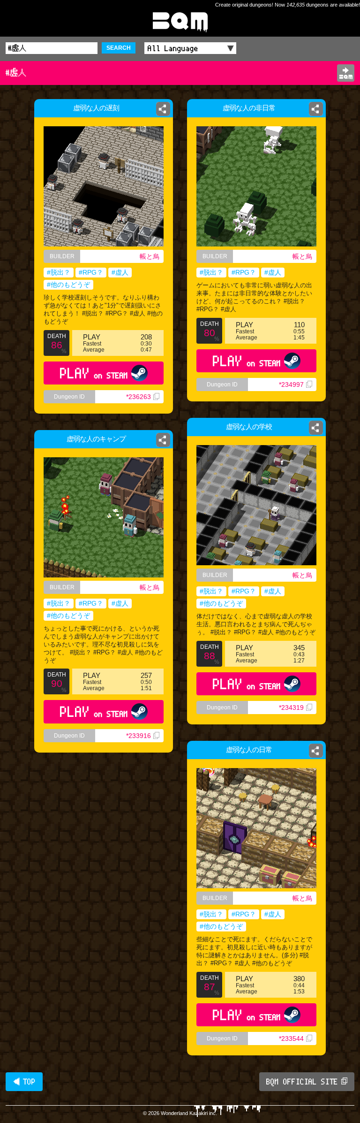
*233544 (291, 1038)
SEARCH (118, 48)
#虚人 (120, 272)
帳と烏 (149, 256)
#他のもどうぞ (68, 284)
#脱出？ (58, 272)
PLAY (94, 373)
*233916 (138, 735)
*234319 (291, 707)
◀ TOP (24, 1081)
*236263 (138, 396)
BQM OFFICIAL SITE (302, 1081)
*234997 (291, 384)
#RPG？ (91, 272)
